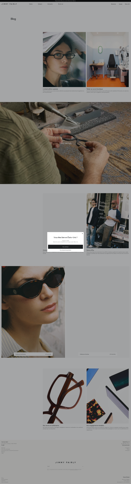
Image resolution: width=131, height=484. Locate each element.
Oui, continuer (65, 246)
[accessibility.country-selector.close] (82, 233)
